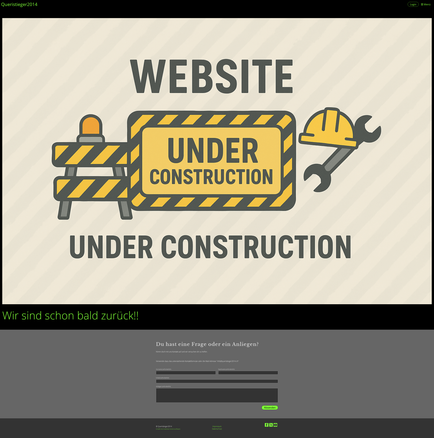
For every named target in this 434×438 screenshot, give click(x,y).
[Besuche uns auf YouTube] (275, 425)
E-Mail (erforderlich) (162, 378)
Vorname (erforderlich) (163, 369)
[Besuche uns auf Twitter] (271, 425)
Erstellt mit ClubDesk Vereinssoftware (168, 429)
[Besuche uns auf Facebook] (266, 425)
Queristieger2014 (19, 4)
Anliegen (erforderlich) (163, 386)
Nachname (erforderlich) (226, 369)
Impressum (217, 426)
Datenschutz (217, 429)
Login (413, 4)
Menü (427, 4)
